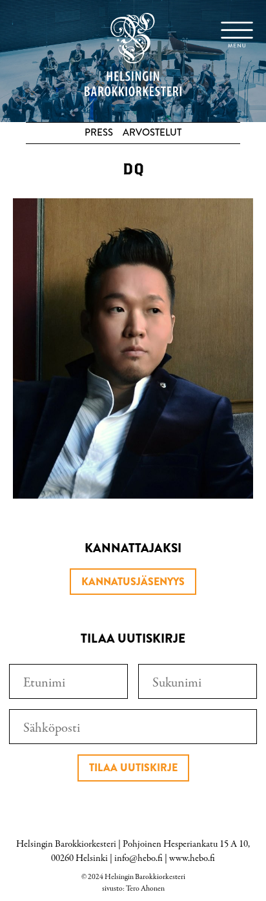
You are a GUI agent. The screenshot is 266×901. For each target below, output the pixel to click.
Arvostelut (152, 132)
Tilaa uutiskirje (133, 767)
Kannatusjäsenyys (133, 581)
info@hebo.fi (138, 858)
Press (99, 132)
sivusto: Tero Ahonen (133, 889)
